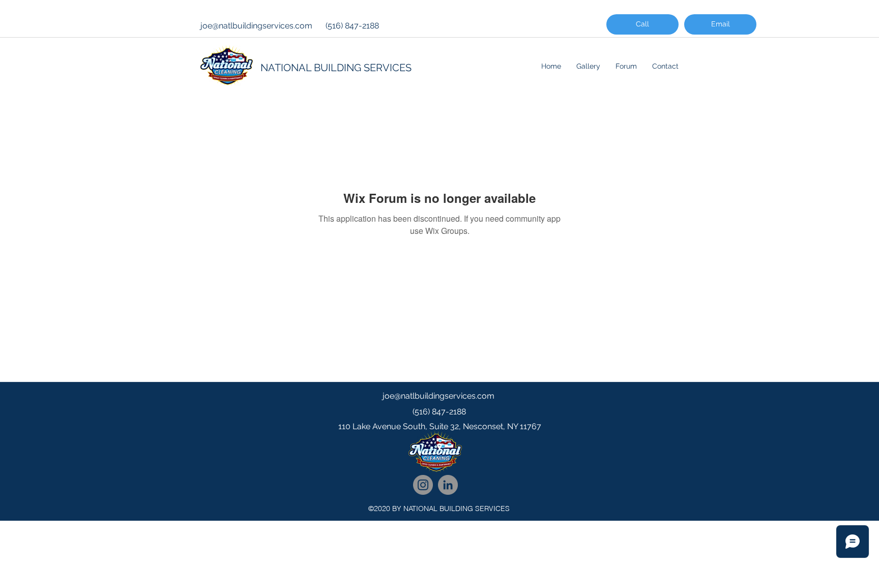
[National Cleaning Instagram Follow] (423, 485)
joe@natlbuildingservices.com (256, 26)
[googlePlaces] (439, 447)
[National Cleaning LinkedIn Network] (448, 485)
